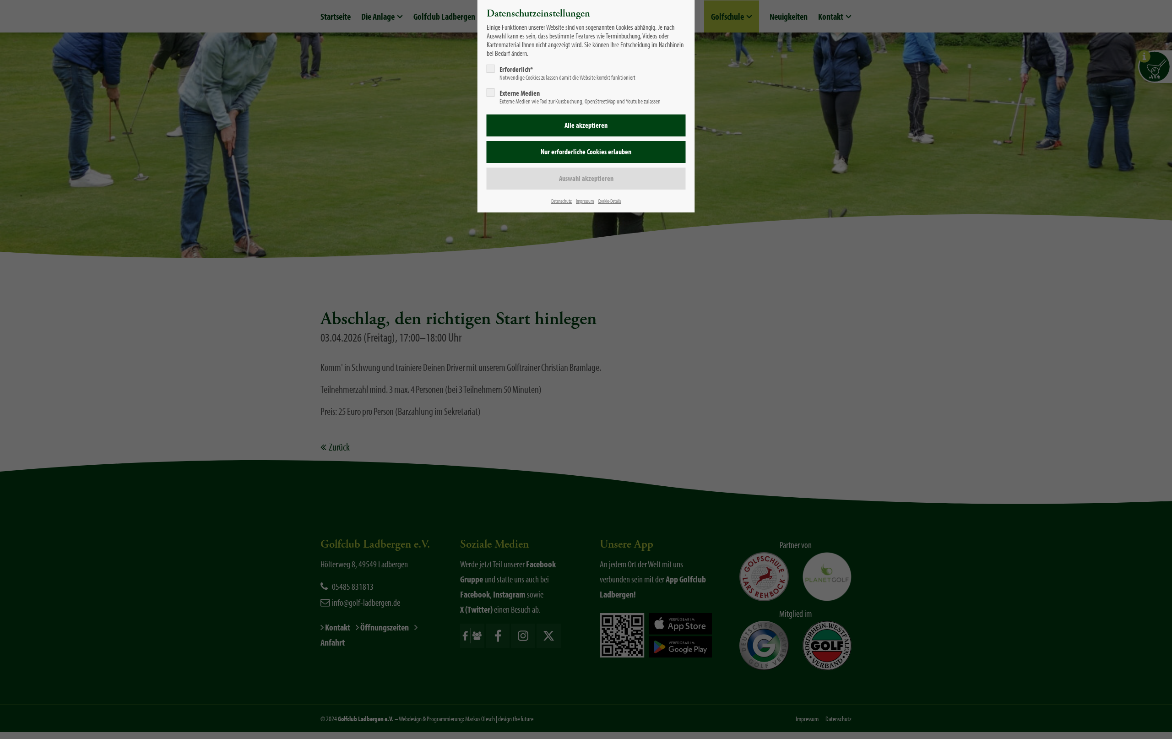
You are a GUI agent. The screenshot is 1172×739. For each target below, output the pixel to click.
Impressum (585, 200)
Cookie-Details (609, 200)
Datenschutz (561, 200)
